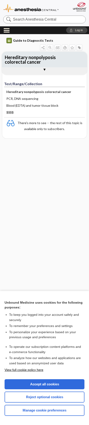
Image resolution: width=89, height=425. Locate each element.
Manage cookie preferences (44, 410)
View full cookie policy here (24, 370)
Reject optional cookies (44, 397)
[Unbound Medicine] (79, 7)
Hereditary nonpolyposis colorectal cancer (30, 59)
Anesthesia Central (31, 8)
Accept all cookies (44, 384)
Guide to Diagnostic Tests (33, 40)
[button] (76, 30)
